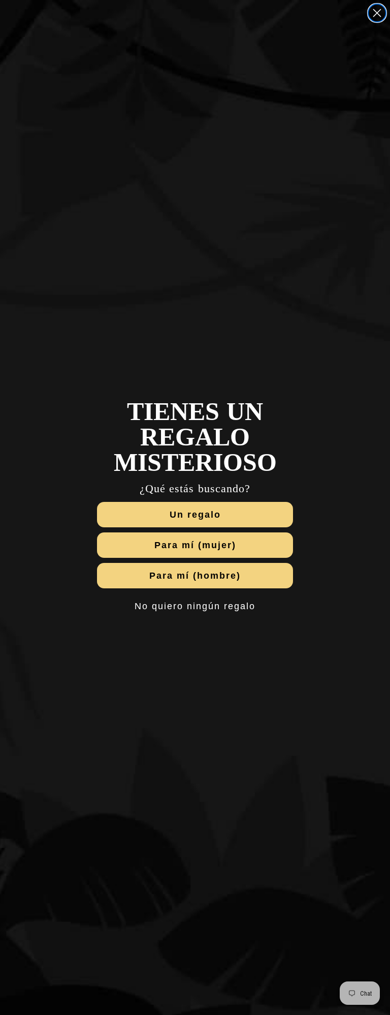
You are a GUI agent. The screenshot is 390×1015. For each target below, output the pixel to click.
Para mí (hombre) (195, 576)
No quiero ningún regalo (195, 606)
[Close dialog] (377, 13)
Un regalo (195, 515)
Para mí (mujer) (195, 545)
